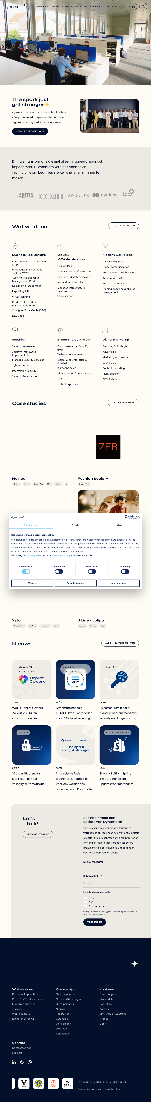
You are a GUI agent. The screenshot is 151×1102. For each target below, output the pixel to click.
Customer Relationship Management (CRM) (25, 280)
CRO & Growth (111, 379)
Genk (103, 1024)
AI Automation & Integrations (74, 373)
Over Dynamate (66, 994)
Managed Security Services (28, 360)
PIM (59, 379)
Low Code (18, 316)
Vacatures (62, 1019)
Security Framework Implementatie (24, 354)
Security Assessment (24, 346)
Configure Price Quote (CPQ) (29, 310)
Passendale (106, 999)
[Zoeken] (143, 6)
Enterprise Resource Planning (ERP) (29, 263)
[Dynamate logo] (15, 6)
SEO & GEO (109, 363)
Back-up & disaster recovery (74, 277)
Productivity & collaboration (118, 272)
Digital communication (115, 267)
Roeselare (106, 1004)
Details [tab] (75, 525)
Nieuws (60, 1009)
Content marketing (113, 368)
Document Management (26, 286)
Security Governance (24, 376)
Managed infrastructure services (71, 290)
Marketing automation (115, 357)
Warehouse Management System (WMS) (27, 271)
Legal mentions (118, 1082)
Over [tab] (119, 525)
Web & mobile (21, 1014)
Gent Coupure (108, 994)
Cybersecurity (20, 365)
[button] (40, 6)
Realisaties (62, 1014)
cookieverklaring (61, 555)
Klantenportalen (66, 368)
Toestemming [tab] (31, 525)
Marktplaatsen (110, 373)
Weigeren (32, 583)
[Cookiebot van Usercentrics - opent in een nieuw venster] (127, 517)
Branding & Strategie (114, 346)
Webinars (62, 1029)
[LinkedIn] (14, 1062)
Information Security (24, 371)
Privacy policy (85, 1082)
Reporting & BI (21, 291)
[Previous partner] (68, 1091)
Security (17, 1009)
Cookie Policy (101, 1082)
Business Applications (25, 994)
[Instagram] (30, 1062)
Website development (70, 354)
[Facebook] (22, 1062)
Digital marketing (23, 1019)
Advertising (109, 352)
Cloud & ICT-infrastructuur (28, 999)
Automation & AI (112, 278)
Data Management (113, 261)
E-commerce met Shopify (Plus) (72, 348)
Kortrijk (104, 1009)
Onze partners (65, 1004)
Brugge (104, 1019)
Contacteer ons (21, 1048)
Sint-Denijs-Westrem (113, 1014)
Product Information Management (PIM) (24, 304)
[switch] (59, 571)
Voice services (65, 296)
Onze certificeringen (69, 999)
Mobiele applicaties (69, 384)
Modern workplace (23, 1004)
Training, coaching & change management (118, 291)
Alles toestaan (118, 583)
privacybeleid (34, 555)
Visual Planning (21, 297)
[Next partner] (71, 1091)
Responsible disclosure (89, 1089)
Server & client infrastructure (74, 271)
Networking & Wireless (71, 282)
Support (17, 1053)
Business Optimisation (115, 283)
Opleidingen (63, 1024)
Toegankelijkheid (112, 1089)
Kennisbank (63, 1034)
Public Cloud (64, 266)
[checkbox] (111, 902)
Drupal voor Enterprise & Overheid (72, 362)
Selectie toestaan (75, 583)
